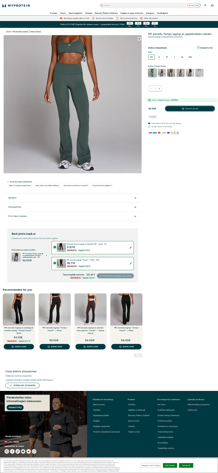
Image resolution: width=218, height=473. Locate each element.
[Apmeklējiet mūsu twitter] (28, 451)
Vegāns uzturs (134, 432)
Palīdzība (96, 410)
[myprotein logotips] (16, 5)
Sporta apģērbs (75, 13)
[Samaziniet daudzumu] (151, 88)
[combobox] (150, 5)
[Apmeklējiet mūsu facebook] (12, 451)
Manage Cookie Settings (151, 465)
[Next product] (140, 355)
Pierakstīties (15, 407)
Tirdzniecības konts (165, 432)
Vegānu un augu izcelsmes (131, 13)
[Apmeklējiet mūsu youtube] (23, 451)
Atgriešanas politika (101, 415)
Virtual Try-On (206, 48)
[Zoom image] (139, 39)
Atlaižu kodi (192, 410)
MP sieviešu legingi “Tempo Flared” (26, 31)
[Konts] (205, 5)
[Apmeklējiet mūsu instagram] (7, 451)
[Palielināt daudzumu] (159, 88)
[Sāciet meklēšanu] (102, 5)
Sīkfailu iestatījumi (13, 436)
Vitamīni (88, 13)
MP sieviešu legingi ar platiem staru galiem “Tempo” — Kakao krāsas (90, 330)
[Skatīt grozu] (212, 5)
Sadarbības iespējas (165, 437)
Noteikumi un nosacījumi (168, 426)
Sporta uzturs (133, 421)
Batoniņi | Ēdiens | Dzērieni (106, 13)
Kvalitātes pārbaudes (166, 410)
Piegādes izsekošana (101, 426)
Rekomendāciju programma (199, 404)
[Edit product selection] (130, 248)
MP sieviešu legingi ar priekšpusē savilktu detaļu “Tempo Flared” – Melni (18, 330)
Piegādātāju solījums (166, 448)
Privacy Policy (101, 471)
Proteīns (53, 13)
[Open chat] (34, 451)
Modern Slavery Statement (168, 415)
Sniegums (150, 13)
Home (8, 31)
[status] (155, 88)
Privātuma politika (165, 421)
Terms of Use (114, 471)
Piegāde (96, 421)
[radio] (151, 57)
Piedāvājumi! (162, 13)
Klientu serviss (99, 404)
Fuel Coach (195, 5)
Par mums (162, 404)
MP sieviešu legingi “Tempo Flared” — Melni (55, 329)
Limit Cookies (170, 465)
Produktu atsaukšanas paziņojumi (106, 432)
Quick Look (20, 347)
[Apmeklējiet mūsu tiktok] (17, 451)
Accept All (186, 465)
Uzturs (63, 13)
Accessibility (163, 443)
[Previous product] (135, 355)
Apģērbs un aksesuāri (136, 410)
